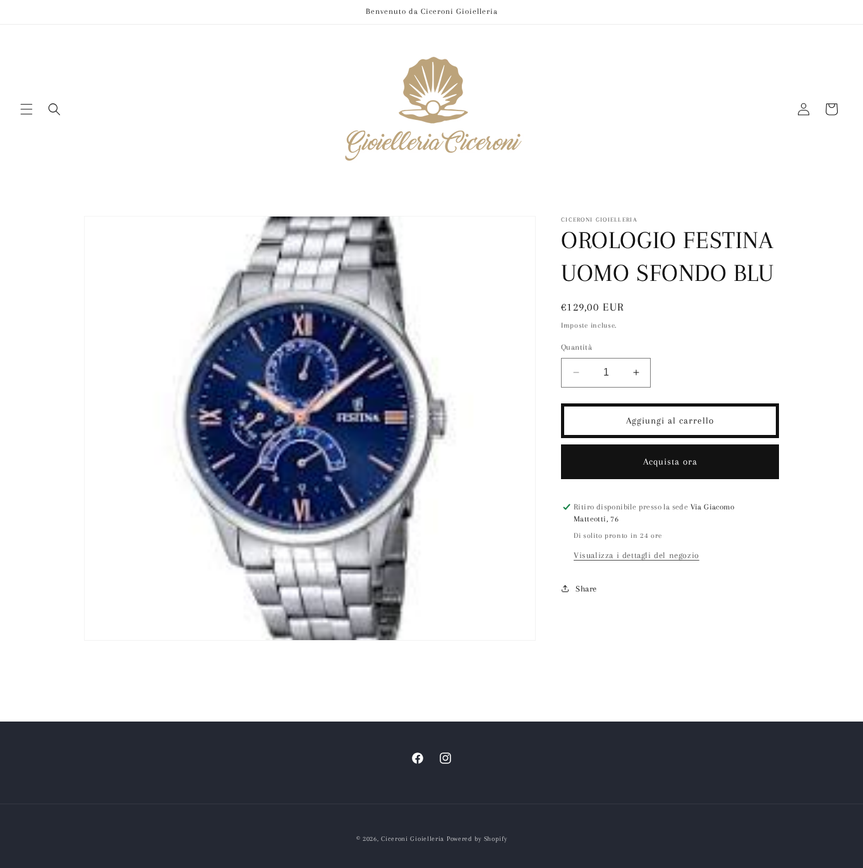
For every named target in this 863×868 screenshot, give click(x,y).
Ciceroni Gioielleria (412, 839)
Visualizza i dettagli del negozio (636, 555)
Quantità (576, 347)
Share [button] (586, 588)
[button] (26, 109)
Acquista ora (670, 461)
